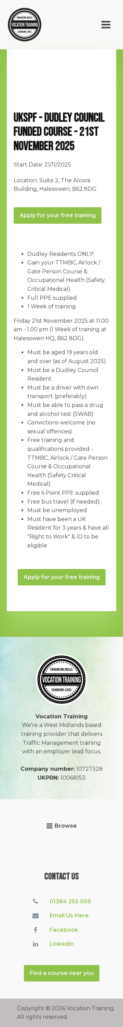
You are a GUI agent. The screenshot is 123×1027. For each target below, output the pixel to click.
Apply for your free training (57, 215)
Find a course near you (62, 973)
